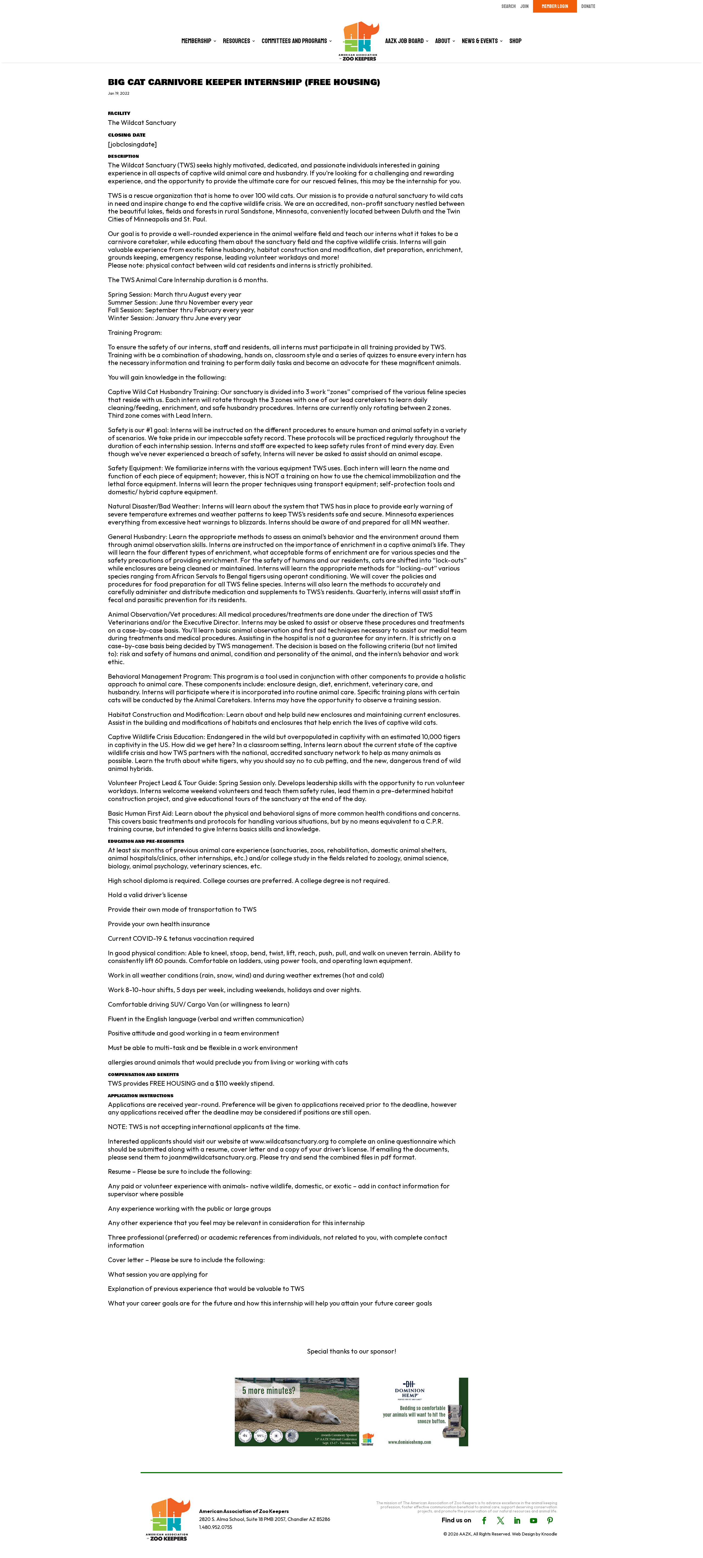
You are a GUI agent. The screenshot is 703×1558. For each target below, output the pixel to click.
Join (524, 6)
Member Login (555, 6)
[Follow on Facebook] (484, 1521)
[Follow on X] (500, 1521)
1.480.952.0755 (215, 1527)
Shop (515, 41)
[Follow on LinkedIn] (517, 1521)
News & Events (480, 41)
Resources (236, 41)
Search (508, 6)
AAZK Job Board (404, 41)
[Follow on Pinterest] (550, 1521)
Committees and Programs (294, 41)
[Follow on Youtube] (533, 1521)
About (442, 41)
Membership (196, 41)
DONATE (588, 6)
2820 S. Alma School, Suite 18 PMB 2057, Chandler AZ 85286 (264, 1519)
